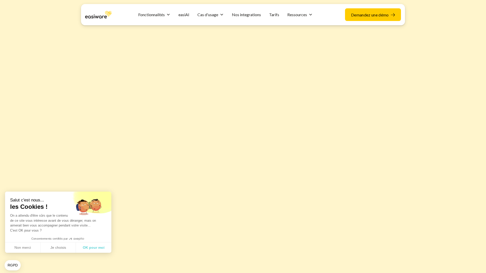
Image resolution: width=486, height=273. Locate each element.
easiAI (183, 14)
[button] (13, 265)
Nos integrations (246, 14)
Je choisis (58, 247)
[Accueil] (98, 14)
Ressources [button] (297, 14)
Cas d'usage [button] (207, 14)
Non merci (22, 247)
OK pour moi (94, 247)
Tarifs (274, 14)
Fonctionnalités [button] (151, 14)
